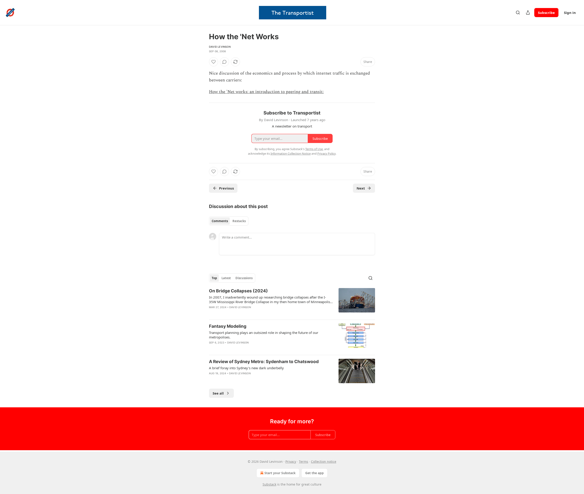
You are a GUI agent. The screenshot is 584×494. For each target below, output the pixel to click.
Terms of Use (314, 149)
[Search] (517, 12)
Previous (226, 188)
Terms (303, 461)
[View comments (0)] (224, 61)
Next (361, 188)
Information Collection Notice (291, 153)
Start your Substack (280, 473)
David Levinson (220, 46)
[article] (292, 302)
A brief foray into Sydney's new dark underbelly (246, 368)
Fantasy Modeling (227, 326)
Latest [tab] (226, 278)
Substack (269, 484)
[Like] (213, 61)
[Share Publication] (527, 12)
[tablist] (228, 221)
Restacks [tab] (239, 221)
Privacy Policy (326, 153)
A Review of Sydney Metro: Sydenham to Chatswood (264, 361)
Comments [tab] (220, 221)
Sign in (570, 12)
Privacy (290, 461)
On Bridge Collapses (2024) (238, 291)
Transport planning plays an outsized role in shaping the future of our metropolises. (263, 334)
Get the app (314, 473)
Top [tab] (214, 278)
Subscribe (546, 12)
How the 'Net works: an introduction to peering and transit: (266, 91)
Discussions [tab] (244, 278)
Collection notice (323, 461)
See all (218, 393)
